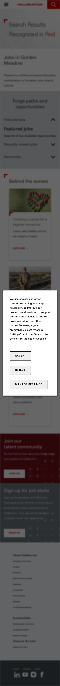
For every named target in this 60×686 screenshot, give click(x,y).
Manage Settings (28, 384)
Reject (20, 370)
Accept (20, 356)
